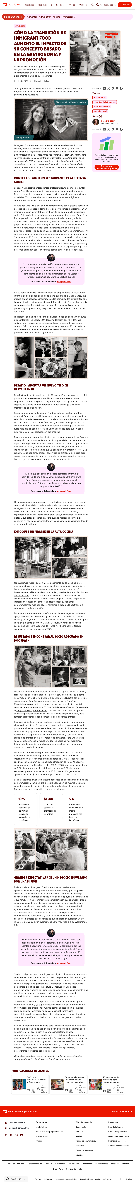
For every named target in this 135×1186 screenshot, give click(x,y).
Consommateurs (35, 1164)
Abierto (56, 17)
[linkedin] (104, 88)
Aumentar (32, 17)
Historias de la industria (104, 102)
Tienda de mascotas (84, 1150)
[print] (121, 88)
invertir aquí (20, 1020)
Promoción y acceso (117, 1141)
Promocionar (68, 17)
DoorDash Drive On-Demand (61, 707)
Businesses (60, 1164)
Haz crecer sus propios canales (49, 1131)
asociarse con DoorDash (26, 701)
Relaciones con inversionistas (95, 1164)
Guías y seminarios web (118, 1136)
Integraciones (41, 1136)
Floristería (80, 1145)
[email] (117, 88)
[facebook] (112, 88)
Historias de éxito (102, 106)
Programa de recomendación (66, 1179)
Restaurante (81, 1127)
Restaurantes (100, 97)
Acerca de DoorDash (15, 1164)
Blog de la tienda (115, 1127)
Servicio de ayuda (74, 1169)
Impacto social (100, 111)
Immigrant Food (64, 281)
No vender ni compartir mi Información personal (96, 1179)
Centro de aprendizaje (117, 1131)
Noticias (125, 1164)
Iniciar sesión (109, 5)
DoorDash (129, 1179)
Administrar (45, 17)
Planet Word (55, 626)
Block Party (58, 1169)
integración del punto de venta (31, 710)
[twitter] (5, 1136)
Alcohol (79, 1136)
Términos (38, 1179)
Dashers (48, 1164)
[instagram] (16, 1136)
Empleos (115, 1164)
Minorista (79, 1155)
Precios (39, 1141)
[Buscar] (92, 4)
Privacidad (48, 1179)
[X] (108, 88)
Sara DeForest (108, 121)
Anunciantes (74, 1164)
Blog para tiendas (13, 16)
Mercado (79, 1131)
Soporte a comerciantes (118, 1145)
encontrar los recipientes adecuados (68, 725)
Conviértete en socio (121, 1111)
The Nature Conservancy (52, 986)
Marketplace (41, 1127)
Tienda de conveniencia (86, 1141)
